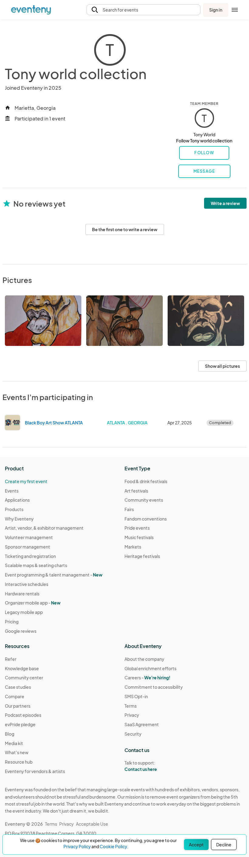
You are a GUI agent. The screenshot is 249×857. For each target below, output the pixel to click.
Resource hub (18, 762)
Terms (130, 706)
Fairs (129, 509)
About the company (144, 659)
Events (12, 490)
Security (133, 734)
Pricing (12, 621)
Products (14, 509)
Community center (24, 677)
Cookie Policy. (114, 846)
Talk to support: (140, 766)
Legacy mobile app (24, 612)
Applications (17, 500)
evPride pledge (20, 724)
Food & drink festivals (145, 481)
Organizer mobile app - (32, 602)
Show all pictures (222, 366)
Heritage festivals (142, 556)
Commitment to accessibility (153, 687)
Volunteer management (29, 537)
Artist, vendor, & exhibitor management (44, 528)
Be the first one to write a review (124, 229)
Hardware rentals (22, 593)
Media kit (14, 743)
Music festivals (139, 537)
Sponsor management (27, 546)
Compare (14, 696)
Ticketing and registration (30, 556)
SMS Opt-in (136, 696)
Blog (9, 734)
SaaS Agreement (141, 724)
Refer (10, 659)
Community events (143, 500)
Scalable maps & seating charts (36, 565)
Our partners (17, 706)
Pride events (137, 528)
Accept (196, 844)
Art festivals (136, 490)
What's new (17, 752)
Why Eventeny (19, 518)
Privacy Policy (77, 846)
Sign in (215, 9)
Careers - (147, 677)
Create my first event (26, 481)
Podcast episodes (23, 715)
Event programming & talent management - (53, 574)
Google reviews (20, 631)
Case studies (18, 687)
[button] (143, 10)
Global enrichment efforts (150, 668)
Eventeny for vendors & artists (35, 771)
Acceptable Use (92, 824)
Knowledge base (22, 668)
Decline (223, 844)
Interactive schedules (26, 584)
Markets (132, 546)
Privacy (131, 715)
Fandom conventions (145, 518)
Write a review (225, 203)
